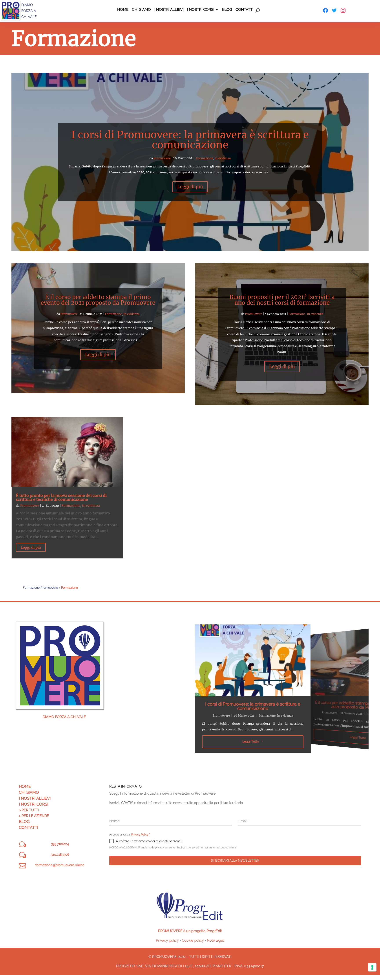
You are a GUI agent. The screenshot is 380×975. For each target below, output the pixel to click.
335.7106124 (60, 844)
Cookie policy (193, 940)
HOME (25, 786)
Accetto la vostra (129, 834)
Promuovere (162, 158)
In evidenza (223, 158)
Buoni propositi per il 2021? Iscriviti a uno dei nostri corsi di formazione (282, 299)
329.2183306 (60, 855)
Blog (227, 10)
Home (122, 10)
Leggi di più (190, 186)
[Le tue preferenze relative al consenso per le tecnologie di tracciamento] (372, 967)
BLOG (24, 821)
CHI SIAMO (29, 792)
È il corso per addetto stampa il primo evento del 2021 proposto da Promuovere (98, 299)
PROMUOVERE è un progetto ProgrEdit (190, 931)
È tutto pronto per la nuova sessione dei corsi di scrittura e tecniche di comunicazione (61, 497)
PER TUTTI (30, 810)
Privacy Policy (139, 834)
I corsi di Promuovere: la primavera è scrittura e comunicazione (190, 139)
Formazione (204, 158)
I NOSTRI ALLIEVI (35, 798)
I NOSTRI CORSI (33, 804)
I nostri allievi (169, 10)
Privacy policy (167, 940)
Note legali (215, 940)
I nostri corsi (200, 10)
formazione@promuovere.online (59, 865)
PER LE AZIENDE (35, 816)
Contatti (244, 10)
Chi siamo (141, 10)
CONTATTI (28, 827)
